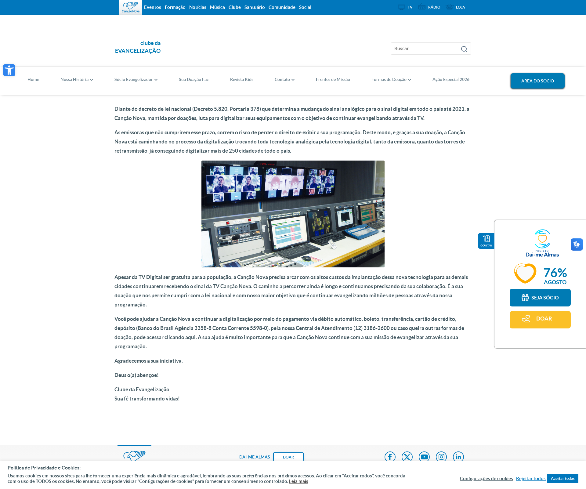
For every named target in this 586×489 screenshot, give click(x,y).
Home (33, 79)
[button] (9, 70)
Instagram (441, 457)
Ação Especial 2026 (450, 79)
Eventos (152, 7)
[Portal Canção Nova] (130, 7)
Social (305, 7)
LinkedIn (458, 457)
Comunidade (282, 7)
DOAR (544, 318)
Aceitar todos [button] (563, 478)
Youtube (424, 457)
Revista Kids (241, 79)
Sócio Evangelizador (133, 79)
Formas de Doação (389, 79)
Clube (235, 7)
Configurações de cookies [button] (486, 478)
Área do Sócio (537, 80)
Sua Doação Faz (194, 79)
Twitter (407, 457)
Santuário (254, 7)
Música (217, 7)
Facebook (390, 457)
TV (410, 7)
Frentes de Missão (333, 79)
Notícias (197, 7)
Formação (175, 7)
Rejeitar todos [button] (531, 478)
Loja (460, 7)
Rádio (434, 7)
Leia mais (298, 481)
